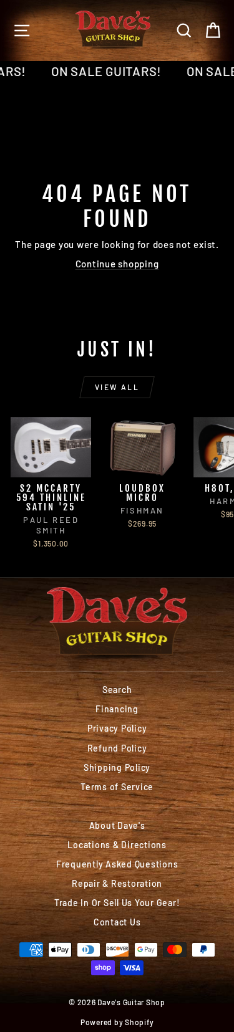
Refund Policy (117, 748)
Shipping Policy (117, 767)
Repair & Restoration (117, 883)
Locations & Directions (117, 844)
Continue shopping (117, 263)
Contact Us (117, 922)
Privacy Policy (117, 728)
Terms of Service (117, 786)
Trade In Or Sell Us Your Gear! (117, 902)
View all (117, 387)
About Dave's (117, 825)
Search (117, 689)
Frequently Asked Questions (117, 864)
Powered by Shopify (117, 1022)
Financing (117, 709)
